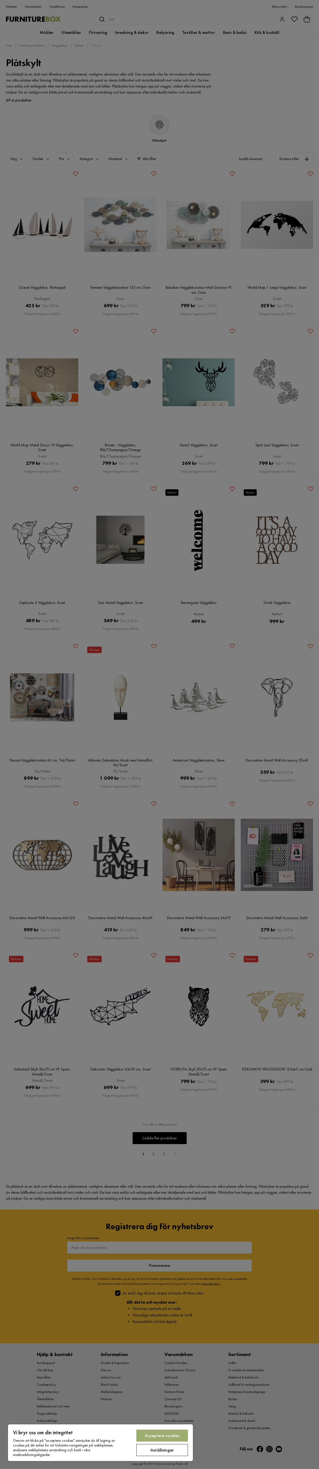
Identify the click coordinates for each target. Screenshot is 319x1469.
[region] (100, 1442)
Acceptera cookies (162, 1435)
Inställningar (162, 1450)
